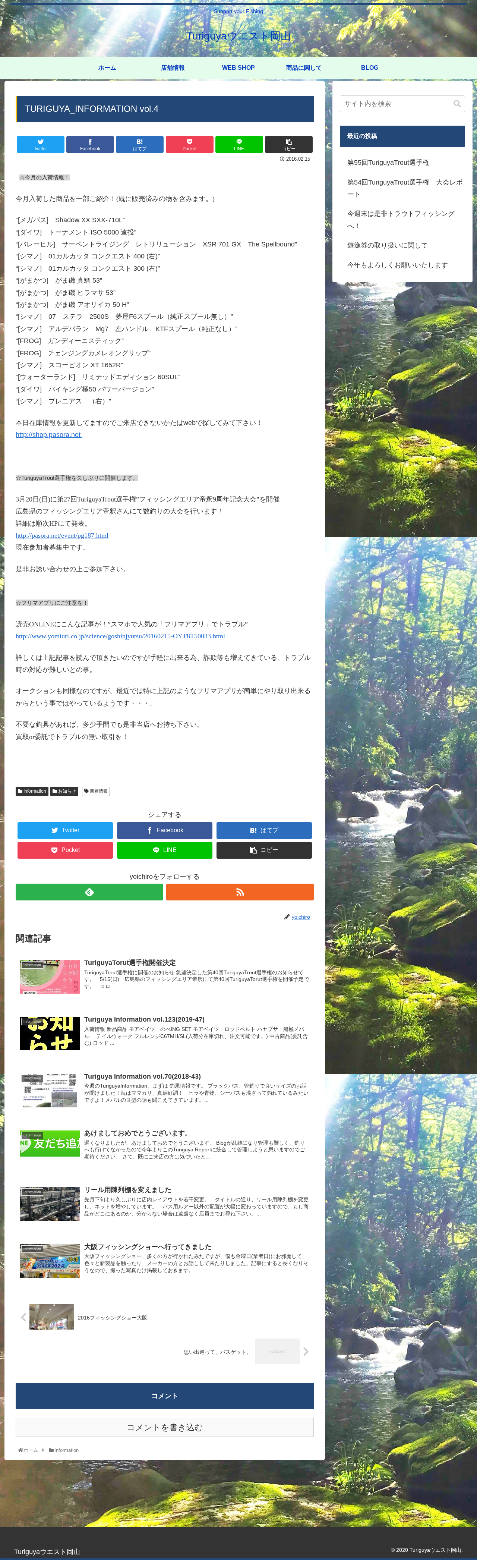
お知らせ (66, 791)
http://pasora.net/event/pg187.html (62, 535)
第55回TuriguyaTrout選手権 (388, 162)
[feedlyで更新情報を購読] (89, 892)
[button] (457, 104)
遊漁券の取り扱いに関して (387, 245)
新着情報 (98, 791)
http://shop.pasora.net (49, 434)
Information (34, 791)
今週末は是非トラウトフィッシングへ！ (401, 219)
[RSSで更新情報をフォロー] (240, 892)
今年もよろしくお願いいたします (397, 265)
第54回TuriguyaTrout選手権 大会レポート (405, 188)
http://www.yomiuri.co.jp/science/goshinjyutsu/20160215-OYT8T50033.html (121, 636)
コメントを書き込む (165, 1427)
